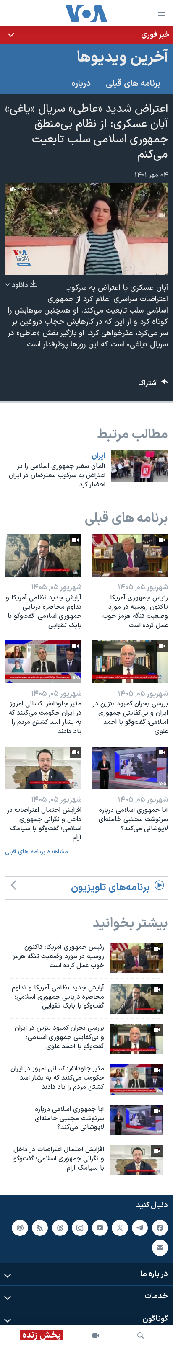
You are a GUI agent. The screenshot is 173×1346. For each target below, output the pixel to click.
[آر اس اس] (40, 1228)
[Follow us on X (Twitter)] (120, 1228)
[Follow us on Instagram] (80, 1228)
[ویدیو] (95, 1335)
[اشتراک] (160, 1248)
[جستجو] (140, 1335)
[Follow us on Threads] (60, 1228)
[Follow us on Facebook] (160, 1228)
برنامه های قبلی (133, 84)
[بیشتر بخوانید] (86, 35)
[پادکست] (20, 1228)
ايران (98, 456)
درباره (81, 84)
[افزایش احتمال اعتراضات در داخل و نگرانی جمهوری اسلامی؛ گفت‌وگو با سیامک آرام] (43, 768)
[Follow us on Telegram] (140, 1228)
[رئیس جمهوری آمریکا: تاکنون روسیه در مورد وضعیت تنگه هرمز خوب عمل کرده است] (130, 555)
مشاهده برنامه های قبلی (36, 851)
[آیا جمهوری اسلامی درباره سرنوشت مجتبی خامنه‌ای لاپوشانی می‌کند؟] (130, 768)
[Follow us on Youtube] (100, 1228)
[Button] (153, 385)
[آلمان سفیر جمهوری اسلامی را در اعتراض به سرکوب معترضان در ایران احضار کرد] (139, 466)
